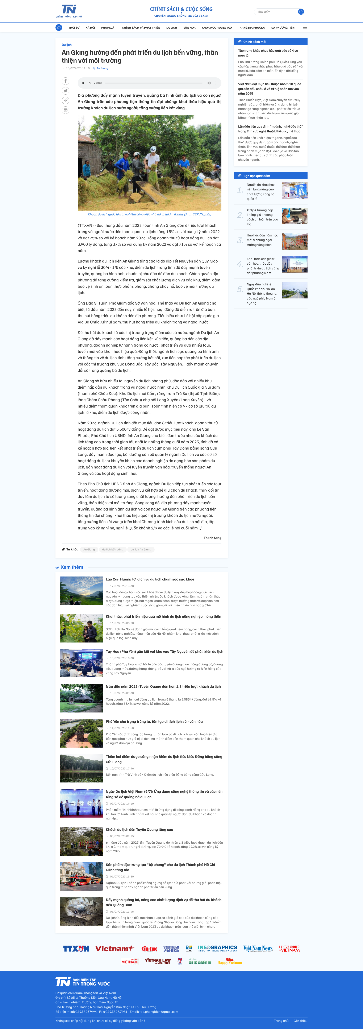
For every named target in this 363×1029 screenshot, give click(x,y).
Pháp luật (108, 27)
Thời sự (73, 27)
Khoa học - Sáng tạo (217, 27)
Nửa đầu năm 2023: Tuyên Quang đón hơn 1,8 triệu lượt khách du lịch (163, 686)
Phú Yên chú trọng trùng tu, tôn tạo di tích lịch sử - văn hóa (154, 721)
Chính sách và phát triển (141, 27)
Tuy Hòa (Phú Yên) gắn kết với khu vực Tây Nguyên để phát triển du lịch (164, 651)
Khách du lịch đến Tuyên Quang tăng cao (139, 829)
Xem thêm (72, 566)
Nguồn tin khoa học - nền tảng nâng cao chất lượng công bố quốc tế (261, 191)
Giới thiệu (301, 1020)
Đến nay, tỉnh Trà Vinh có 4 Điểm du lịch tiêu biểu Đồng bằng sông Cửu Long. (160, 774)
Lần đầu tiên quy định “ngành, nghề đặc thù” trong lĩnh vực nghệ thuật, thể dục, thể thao (270, 128)
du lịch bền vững (112, 549)
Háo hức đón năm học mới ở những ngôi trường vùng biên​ (262, 240)
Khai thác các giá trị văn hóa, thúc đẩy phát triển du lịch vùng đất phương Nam (263, 266)
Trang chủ (281, 1020)
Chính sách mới (254, 42)
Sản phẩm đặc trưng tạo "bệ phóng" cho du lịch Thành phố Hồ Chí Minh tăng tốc (160, 867)
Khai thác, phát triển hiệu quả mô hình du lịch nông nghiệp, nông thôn (163, 616)
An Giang (102, 68)
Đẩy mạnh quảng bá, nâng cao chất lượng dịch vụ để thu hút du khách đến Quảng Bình (163, 902)
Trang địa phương (251, 27)
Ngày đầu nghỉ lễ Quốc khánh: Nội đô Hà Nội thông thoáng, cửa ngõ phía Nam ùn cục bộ (262, 293)
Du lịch (171, 27)
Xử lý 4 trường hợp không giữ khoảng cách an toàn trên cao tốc (262, 217)
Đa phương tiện (283, 27)
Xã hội (90, 27)
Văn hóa (189, 27)
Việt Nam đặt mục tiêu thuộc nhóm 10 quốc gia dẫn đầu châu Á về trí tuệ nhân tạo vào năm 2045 (269, 88)
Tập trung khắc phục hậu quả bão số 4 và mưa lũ (268, 52)
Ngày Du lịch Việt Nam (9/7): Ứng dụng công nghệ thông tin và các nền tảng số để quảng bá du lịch (164, 794)
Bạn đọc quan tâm (256, 176)
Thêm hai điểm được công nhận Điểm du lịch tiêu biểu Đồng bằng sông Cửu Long (164, 759)
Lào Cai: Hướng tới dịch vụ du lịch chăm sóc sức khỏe (150, 579)
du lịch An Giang (141, 549)
